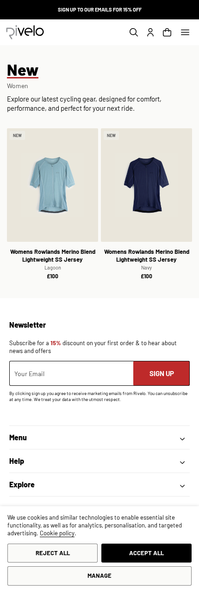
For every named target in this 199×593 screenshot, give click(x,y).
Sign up (161, 373)
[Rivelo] (25, 32)
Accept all (146, 553)
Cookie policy (57, 533)
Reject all (53, 553)
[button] (185, 32)
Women (17, 86)
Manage (99, 575)
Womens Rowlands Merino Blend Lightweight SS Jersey (52, 259)
